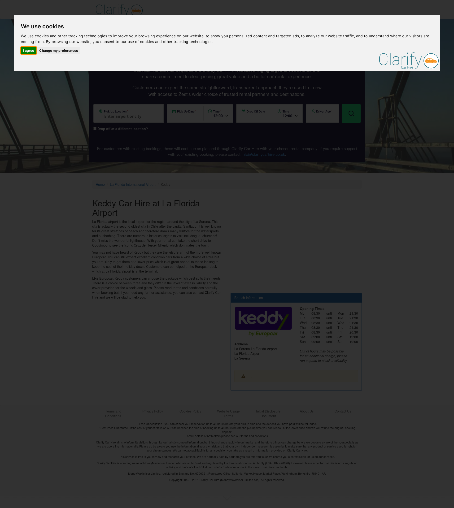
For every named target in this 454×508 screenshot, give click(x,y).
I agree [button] (28, 50)
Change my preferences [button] (58, 50)
